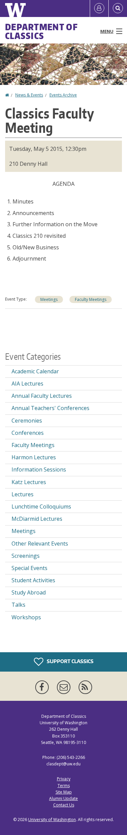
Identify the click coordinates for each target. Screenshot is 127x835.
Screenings (26, 555)
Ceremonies (27, 420)
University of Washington (52, 819)
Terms (64, 785)
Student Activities (33, 580)
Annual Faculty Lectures (42, 395)
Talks (18, 604)
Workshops (26, 617)
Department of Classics (41, 31)
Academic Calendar (35, 371)
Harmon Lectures (34, 457)
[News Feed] (85, 687)
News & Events (29, 95)
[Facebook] (43, 687)
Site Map (64, 792)
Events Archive (63, 95)
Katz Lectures (29, 482)
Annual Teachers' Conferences (50, 408)
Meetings (49, 299)
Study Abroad (29, 592)
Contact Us (63, 805)
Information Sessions (39, 469)
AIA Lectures (27, 383)
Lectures (23, 494)
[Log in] (99, 8)
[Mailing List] (65, 687)
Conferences (28, 433)
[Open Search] (118, 8)
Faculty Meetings (90, 299)
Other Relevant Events (40, 543)
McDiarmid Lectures (37, 518)
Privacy (63, 779)
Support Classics (69, 661)
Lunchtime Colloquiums (41, 506)
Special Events (29, 568)
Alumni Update (63, 798)
